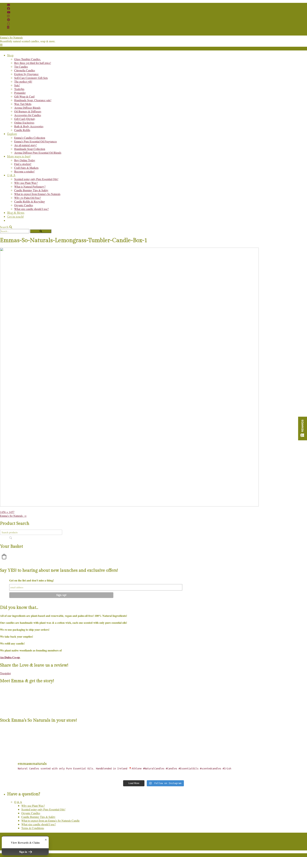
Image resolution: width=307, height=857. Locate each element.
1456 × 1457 (7, 512)
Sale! (17, 85)
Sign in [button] (23, 852)
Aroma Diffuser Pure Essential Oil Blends (37, 152)
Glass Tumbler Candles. (27, 59)
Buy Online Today (24, 160)
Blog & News (15, 213)
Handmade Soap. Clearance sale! (32, 100)
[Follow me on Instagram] (8, 16)
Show (302, 428)
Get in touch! (15, 217)
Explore (12, 134)
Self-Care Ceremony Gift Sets (31, 78)
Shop (10, 55)
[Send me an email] (8, 5)
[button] (1, 45)
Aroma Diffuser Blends (27, 107)
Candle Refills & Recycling (29, 201)
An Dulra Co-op (10, 657)
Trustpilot (5, 673)
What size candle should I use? (31, 209)
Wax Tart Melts (22, 104)
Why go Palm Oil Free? (27, 198)
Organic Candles (23, 205)
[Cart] (8, 27)
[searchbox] (31, 532)
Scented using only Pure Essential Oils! (36, 179)
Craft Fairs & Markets (26, 167)
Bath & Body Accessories (28, 126)
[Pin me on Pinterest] (8, 19)
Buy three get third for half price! (32, 63)
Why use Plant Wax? (26, 183)
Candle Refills (22, 130)
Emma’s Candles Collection (29, 137)
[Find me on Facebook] (8, 8)
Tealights (19, 89)
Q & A (11, 175)
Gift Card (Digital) (24, 119)
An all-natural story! (25, 145)
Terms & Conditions (32, 828)
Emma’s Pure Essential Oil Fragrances (35, 141)
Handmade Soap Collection (29, 149)
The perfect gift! (23, 81)
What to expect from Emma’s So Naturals (37, 194)
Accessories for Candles (27, 115)
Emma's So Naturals (11, 37)
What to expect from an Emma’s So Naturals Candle (50, 820)
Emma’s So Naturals (13, 516)
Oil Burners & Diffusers (27, 111)
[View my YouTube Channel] (8, 12)
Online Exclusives (24, 122)
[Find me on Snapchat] (8, 23)
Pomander (20, 93)
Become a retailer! (24, 171)
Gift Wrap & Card (24, 96)
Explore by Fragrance (26, 74)
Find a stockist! (22, 164)
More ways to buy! (18, 156)
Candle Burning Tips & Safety (31, 190)
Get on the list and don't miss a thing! (31, 580)
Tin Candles (21, 66)
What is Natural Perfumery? (29, 186)
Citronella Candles (24, 70)
